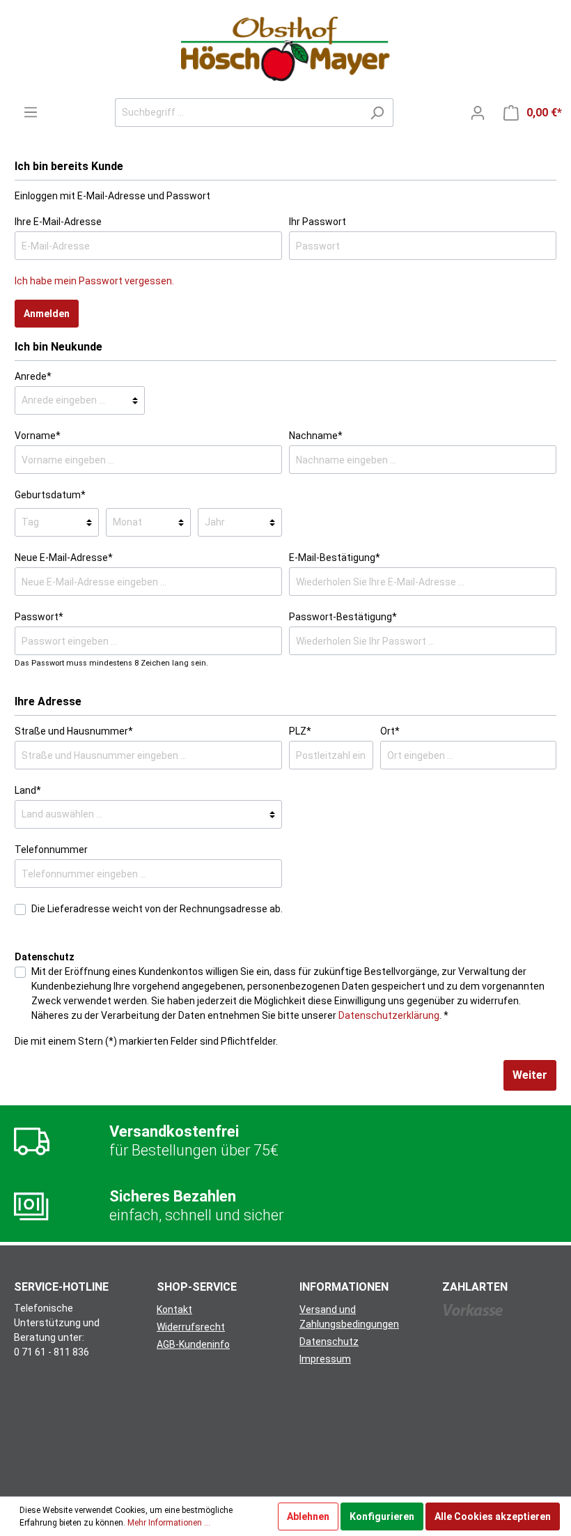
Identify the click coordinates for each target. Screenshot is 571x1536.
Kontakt (174, 1309)
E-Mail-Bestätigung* (334, 557)
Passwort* (39, 616)
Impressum (325, 1359)
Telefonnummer (51, 849)
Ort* (390, 731)
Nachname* (316, 435)
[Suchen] (377, 112)
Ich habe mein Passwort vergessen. (94, 280)
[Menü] (30, 112)
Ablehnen (308, 1516)
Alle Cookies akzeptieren (493, 1516)
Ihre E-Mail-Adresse (58, 221)
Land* (28, 790)
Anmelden (47, 313)
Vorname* (38, 435)
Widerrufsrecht (191, 1327)
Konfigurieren (382, 1516)
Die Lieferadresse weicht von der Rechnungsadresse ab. (157, 908)
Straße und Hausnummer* (74, 731)
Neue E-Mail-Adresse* (64, 557)
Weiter (530, 1075)
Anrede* (33, 376)
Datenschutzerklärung (388, 1015)
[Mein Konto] (477, 113)
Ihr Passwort (317, 221)
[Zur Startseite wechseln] (285, 49)
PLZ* (300, 731)
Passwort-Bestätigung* (343, 616)
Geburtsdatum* (50, 494)
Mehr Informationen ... (168, 1523)
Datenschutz (329, 1341)
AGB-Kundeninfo (193, 1344)
